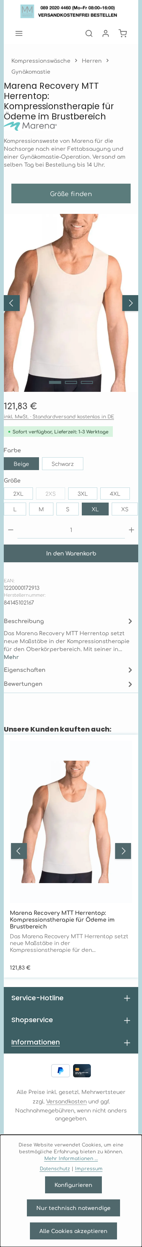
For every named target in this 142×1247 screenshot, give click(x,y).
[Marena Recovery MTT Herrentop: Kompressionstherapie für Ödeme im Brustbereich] (71, 303)
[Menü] (19, 33)
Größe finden (71, 193)
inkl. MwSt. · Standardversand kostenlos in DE (59, 416)
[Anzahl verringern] (11, 529)
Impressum (89, 1168)
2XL (18, 493)
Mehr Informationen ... (71, 1158)
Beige (21, 463)
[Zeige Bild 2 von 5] (71, 382)
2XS (55, 495)
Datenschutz (55, 1168)
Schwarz (62, 463)
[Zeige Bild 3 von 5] (87, 382)
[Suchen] (89, 33)
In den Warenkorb (71, 553)
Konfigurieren (73, 1184)
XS (124, 509)
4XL (115, 493)
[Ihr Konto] (105, 33)
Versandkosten (66, 1101)
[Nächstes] (130, 303)
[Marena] (71, 126)
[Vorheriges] (12, 303)
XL (95, 509)
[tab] (69, 638)
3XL (83, 493)
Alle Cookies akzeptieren (73, 1230)
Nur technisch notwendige (73, 1207)
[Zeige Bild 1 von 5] (55, 382)
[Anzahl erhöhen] (132, 529)
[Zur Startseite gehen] (71, 11)
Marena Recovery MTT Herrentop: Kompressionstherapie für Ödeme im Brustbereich (62, 919)
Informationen (35, 1042)
